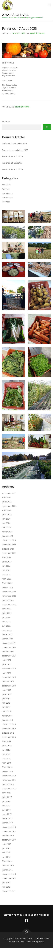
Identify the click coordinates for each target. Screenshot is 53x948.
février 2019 (7, 715)
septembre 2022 (9, 604)
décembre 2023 (9, 540)
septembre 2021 (9, 655)
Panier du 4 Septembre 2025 (14, 143)
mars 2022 (6, 630)
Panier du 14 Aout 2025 (12, 169)
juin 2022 (6, 617)
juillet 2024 (7, 514)
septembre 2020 (9, 668)
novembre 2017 (9, 780)
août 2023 (6, 557)
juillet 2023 (7, 561)
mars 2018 (6, 763)
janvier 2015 (7, 869)
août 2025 (6, 497)
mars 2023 (6, 579)
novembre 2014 (9, 878)
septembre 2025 (9, 493)
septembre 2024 (9, 506)
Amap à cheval (15, 15)
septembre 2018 (9, 737)
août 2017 (6, 792)
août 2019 (6, 690)
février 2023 (7, 583)
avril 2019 (6, 707)
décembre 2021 (9, 643)
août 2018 (6, 741)
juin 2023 (6, 566)
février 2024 (7, 531)
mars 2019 (6, 711)
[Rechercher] (47, 127)
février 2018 (7, 767)
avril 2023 (6, 574)
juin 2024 (6, 519)
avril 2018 (6, 758)
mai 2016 (6, 852)
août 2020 (6, 673)
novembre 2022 (9, 596)
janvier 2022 (7, 638)
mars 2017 (6, 814)
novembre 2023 (9, 544)
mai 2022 (6, 621)
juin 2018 (6, 750)
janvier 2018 (7, 771)
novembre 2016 (9, 831)
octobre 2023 (8, 549)
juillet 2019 (7, 694)
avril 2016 (6, 857)
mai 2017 (6, 805)
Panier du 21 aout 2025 (12, 163)
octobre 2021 (8, 651)
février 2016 (7, 861)
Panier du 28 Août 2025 (12, 156)
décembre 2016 (9, 827)
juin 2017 (6, 801)
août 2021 (6, 660)
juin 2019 (6, 698)
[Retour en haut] (26, 932)
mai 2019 (6, 703)
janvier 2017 (7, 822)
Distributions (22, 107)
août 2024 (6, 510)
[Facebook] (26, 921)
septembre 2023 (9, 553)
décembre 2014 (9, 874)
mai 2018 (6, 754)
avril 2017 (6, 810)
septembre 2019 (9, 685)
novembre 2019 (9, 677)
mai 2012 (6, 887)
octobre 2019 (8, 681)
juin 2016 (6, 848)
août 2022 (6, 608)
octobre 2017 (8, 784)
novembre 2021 (9, 647)
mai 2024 (6, 523)
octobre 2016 (8, 835)
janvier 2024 (7, 536)
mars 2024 (6, 527)
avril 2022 (6, 626)
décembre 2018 (9, 724)
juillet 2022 (7, 613)
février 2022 (7, 634)
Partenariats (7, 197)
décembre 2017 (9, 775)
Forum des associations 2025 (15, 150)
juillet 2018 (7, 745)
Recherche (6, 121)
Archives (5, 189)
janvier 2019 (7, 720)
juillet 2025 (7, 501)
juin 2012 (6, 882)
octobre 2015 (8, 865)
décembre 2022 (9, 591)
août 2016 (6, 844)
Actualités (6, 184)
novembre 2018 (9, 728)
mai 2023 (6, 570)
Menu (48, 5)
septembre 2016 (9, 839)
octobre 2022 (8, 600)
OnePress (39, 938)
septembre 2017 (9, 788)
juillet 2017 (7, 797)
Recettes (6, 201)
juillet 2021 (7, 664)
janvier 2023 (7, 587)
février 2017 (7, 818)
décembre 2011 (9, 891)
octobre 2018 (8, 733)
